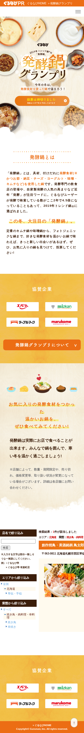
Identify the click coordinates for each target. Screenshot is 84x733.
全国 (6, 584)
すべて (7, 609)
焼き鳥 (12, 622)
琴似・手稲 (15, 593)
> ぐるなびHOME (42, 725)
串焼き (12, 626)
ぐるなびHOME (37, 3)
